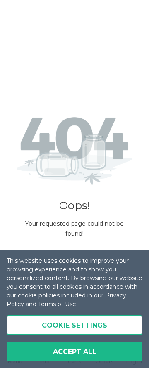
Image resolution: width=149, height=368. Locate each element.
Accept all (74, 352)
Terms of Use (57, 304)
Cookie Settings (74, 325)
